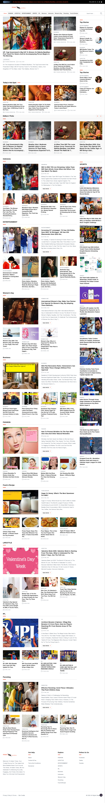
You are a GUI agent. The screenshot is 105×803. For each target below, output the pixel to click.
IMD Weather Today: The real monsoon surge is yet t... (87, 51)
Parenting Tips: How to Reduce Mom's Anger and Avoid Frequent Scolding (68, 729)
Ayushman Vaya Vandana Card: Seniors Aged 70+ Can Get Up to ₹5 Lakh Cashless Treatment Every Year (49, 412)
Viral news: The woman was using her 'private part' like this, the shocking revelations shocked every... (10, 212)
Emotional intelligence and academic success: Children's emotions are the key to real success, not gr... (30, 734)
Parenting (66, 13)
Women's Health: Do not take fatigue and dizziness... (86, 40)
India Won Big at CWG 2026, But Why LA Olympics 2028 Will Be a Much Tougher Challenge (90, 220)
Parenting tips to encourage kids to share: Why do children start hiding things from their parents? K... (49, 730)
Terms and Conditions (34, 763)
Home (5, 13)
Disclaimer (31, 766)
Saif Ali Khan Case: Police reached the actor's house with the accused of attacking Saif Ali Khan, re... (68, 210)
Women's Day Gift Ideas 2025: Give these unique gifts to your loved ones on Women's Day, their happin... (30, 347)
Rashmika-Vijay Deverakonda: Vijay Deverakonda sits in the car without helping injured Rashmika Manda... (68, 273)
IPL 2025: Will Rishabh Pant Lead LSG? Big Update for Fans (10, 665)
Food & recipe (74, 13)
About (30, 757)
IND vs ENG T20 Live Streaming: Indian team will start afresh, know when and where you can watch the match (58, 169)
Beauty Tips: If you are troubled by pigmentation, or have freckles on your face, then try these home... (30, 597)
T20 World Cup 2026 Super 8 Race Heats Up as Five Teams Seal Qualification (89, 432)
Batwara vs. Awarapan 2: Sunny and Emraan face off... (86, 29)
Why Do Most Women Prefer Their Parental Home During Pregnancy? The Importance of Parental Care (11, 731)
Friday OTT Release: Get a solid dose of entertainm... (87, 90)
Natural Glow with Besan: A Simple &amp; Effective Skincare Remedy (30, 475)
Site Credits (21, 795)
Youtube (81, 763)
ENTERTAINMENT (26, 13)
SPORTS (35, 13)
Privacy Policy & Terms (9, 795)
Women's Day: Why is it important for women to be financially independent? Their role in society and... (49, 344)
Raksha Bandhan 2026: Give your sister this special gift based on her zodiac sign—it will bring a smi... (43, 2)
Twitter (81, 760)
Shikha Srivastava (10, 61)
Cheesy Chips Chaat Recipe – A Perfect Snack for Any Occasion (10, 533)
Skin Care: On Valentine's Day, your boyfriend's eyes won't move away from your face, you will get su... (49, 594)
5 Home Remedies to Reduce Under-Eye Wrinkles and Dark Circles (11, 475)
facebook (81, 757)
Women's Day (58, 13)
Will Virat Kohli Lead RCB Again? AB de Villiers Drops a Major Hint (30, 665)
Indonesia (50, 13)
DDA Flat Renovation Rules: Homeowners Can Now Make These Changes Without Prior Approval (58, 368)
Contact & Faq (32, 760)
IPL (39, 13)
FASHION (10, 13)
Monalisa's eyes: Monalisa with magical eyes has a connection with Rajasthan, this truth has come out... (30, 211)
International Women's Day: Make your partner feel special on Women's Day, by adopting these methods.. (58, 303)
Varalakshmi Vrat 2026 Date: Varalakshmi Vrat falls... (86, 62)
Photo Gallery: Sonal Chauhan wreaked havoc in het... (86, 79)
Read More (46, 188)
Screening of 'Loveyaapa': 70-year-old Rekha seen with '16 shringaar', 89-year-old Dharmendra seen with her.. (58, 232)
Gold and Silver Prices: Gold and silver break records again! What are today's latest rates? (65, 106)
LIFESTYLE (17, 13)
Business (44, 13)
